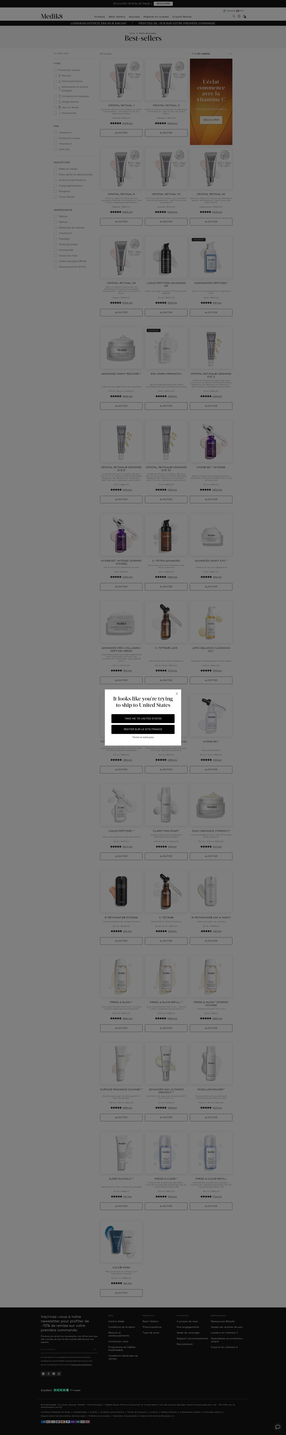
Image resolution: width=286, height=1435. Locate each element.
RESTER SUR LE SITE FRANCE (143, 729)
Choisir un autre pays (143, 737)
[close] (176, 693)
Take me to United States (143, 718)
